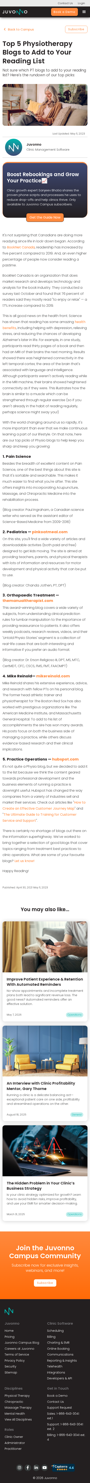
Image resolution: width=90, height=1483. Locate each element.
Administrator (15, 1443)
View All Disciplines (18, 1419)
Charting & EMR (58, 1343)
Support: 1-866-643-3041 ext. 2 (65, 1426)
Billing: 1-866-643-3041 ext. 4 (66, 1437)
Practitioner (13, 1449)
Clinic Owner (14, 1437)
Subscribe (76, 29)
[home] (15, 12)
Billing (51, 1337)
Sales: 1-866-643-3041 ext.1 (63, 1416)
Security (10, 1366)
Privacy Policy (15, 1360)
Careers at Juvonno (19, 1349)
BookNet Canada (21, 247)
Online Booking (58, 1349)
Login (81, 3)
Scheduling (55, 1331)
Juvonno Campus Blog (22, 1343)
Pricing (9, 1337)
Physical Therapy (17, 1396)
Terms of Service (17, 1354)
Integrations (56, 1372)
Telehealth (54, 1366)
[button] (82, 11)
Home (9, 1331)
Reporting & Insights (62, 1360)
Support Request (59, 1407)
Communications (60, 1354)
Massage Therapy (18, 1407)
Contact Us (65, 3)
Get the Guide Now (45, 217)
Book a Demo (64, 12)
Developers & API (59, 1378)
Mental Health (15, 1414)
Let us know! (24, 861)
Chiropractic (14, 1402)
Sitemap (11, 1372)
